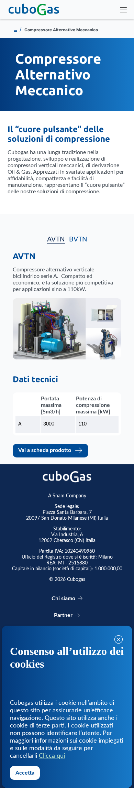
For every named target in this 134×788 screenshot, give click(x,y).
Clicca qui (52, 756)
